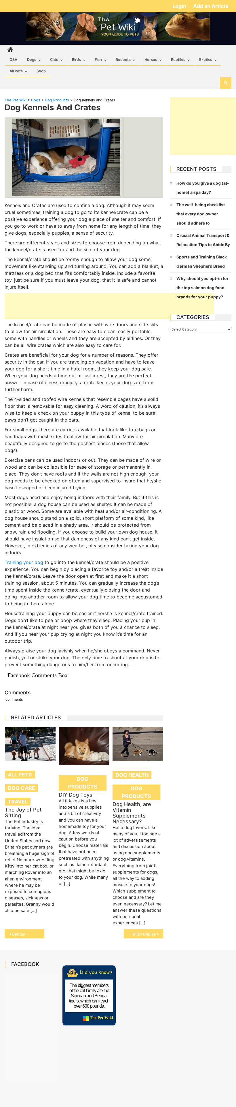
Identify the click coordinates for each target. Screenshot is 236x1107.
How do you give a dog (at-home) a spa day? (202, 188)
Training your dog (24, 562)
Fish (98, 59)
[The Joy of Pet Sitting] (30, 744)
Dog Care (21, 788)
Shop (41, 71)
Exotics (205, 59)
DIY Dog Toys (75, 795)
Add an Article (211, 6)
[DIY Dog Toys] (84, 746)
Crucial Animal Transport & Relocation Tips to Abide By (203, 240)
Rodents (123, 59)
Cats (54, 59)
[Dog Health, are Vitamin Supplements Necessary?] (138, 744)
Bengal (18, 934)
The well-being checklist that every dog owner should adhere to (200, 213)
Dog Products (82, 783)
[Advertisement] (109, 306)
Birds (76, 59)
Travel (18, 802)
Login (179, 6)
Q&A (13, 59)
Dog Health (132, 775)
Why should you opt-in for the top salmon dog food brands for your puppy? (202, 287)
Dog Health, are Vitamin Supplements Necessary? (132, 812)
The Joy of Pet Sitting (23, 812)
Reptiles (178, 59)
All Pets (16, 71)
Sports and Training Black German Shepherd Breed (201, 261)
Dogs (31, 59)
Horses (150, 59)
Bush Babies (144, 934)
